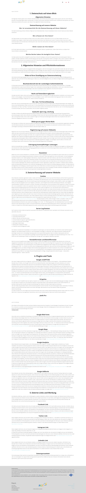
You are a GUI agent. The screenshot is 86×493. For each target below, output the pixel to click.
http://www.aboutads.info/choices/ (63, 197)
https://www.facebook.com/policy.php (64, 435)
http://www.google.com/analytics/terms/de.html (56, 366)
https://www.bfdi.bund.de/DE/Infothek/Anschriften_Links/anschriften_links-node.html (29, 90)
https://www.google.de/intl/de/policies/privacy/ (56, 339)
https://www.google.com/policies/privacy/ (56, 326)
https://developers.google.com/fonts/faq (20, 326)
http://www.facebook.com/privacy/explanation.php (62, 412)
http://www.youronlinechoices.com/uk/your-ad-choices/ (25, 198)
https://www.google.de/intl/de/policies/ (20, 368)
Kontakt (73, 488)
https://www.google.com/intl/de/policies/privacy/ (29, 275)
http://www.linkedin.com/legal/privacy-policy (21, 450)
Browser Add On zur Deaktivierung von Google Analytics (39, 365)
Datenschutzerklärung (71, 485)
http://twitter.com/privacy (17, 424)
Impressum (72, 486)
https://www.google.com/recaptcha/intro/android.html (52, 275)
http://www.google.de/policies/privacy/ (60, 389)
